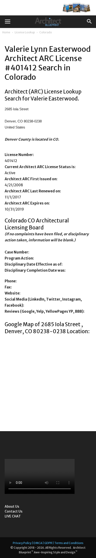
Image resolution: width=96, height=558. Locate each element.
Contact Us (13, 511)
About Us (12, 506)
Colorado (45, 32)
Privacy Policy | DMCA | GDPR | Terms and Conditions (48, 543)
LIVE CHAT (13, 516)
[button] (89, 21)
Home (6, 32)
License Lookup (25, 32)
